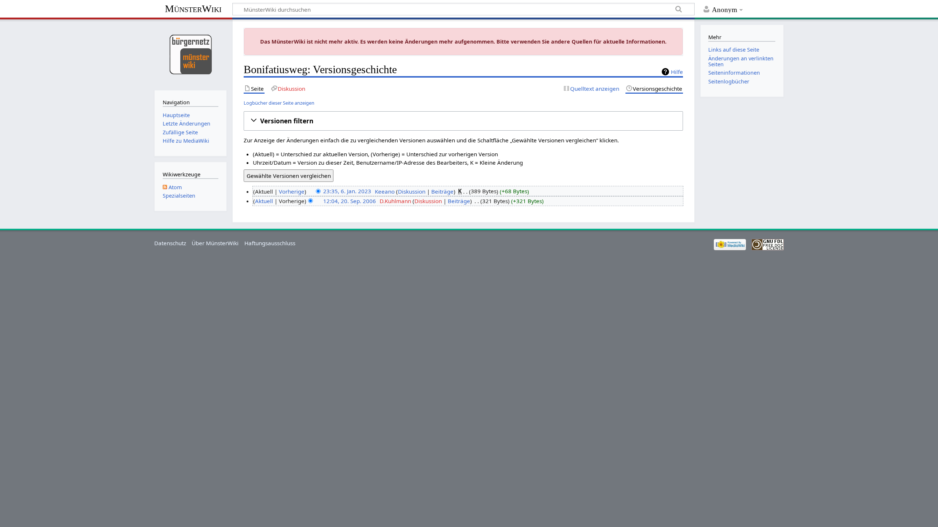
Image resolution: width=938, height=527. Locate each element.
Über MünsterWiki (215, 243)
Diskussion (411, 191)
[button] (463, 120)
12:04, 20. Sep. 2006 (349, 201)
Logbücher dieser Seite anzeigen (279, 103)
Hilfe (677, 71)
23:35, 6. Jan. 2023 (347, 191)
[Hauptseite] (190, 54)
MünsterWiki (193, 8)
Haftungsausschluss (269, 243)
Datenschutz (170, 243)
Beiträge (442, 191)
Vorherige (291, 191)
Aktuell (264, 201)
